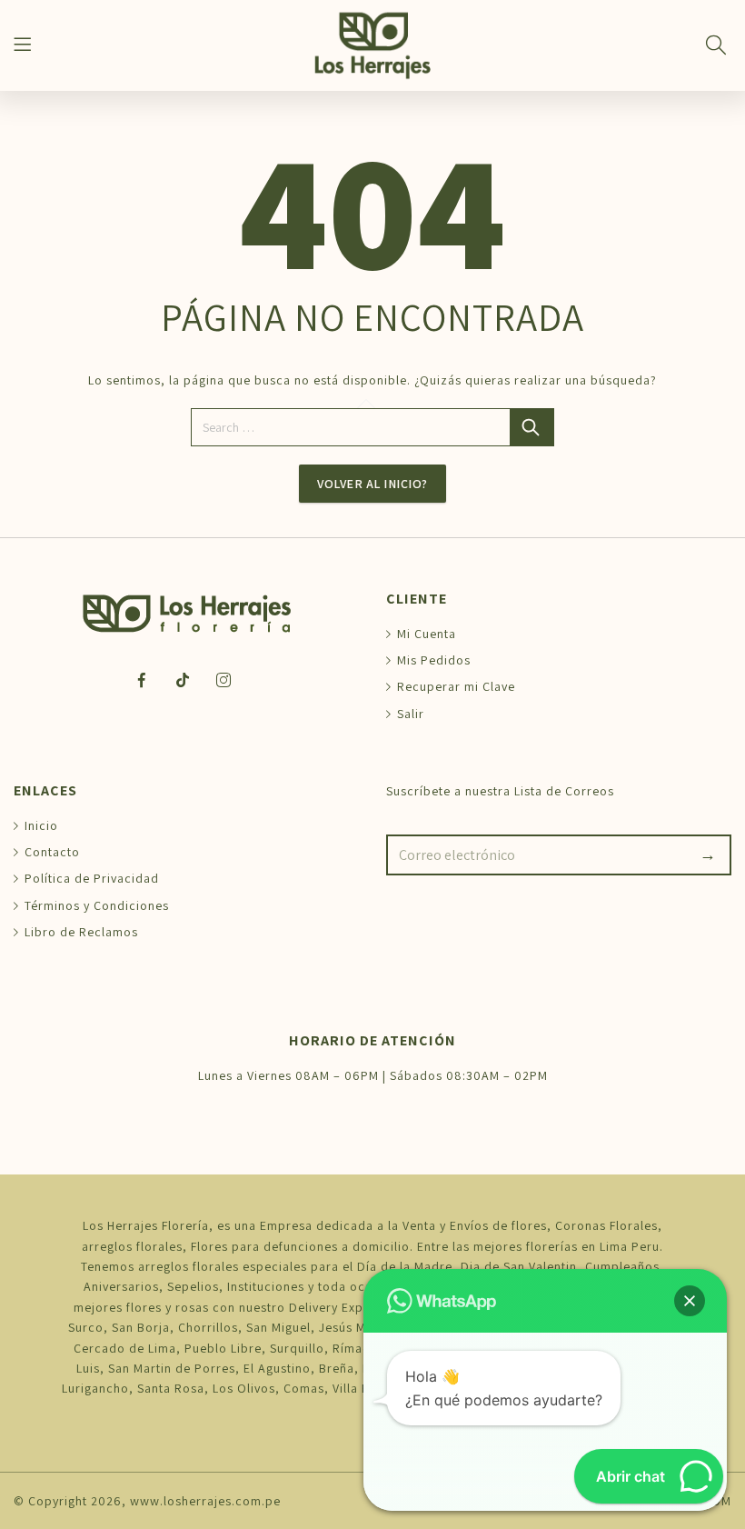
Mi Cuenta (426, 633)
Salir (410, 713)
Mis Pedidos (434, 660)
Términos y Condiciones (97, 905)
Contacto (52, 852)
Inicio (41, 825)
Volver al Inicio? (372, 483)
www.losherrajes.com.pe (205, 1501)
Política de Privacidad (92, 878)
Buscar (532, 427)
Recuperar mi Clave (456, 686)
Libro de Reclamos (81, 932)
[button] (689, 1300)
